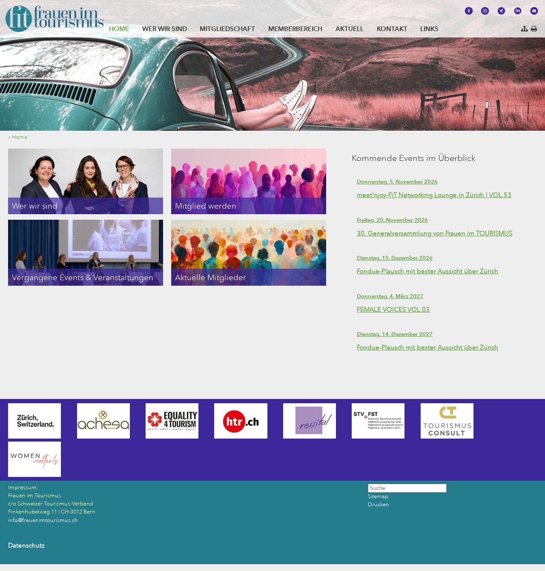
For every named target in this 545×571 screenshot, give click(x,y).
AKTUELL (350, 29)
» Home (19, 137)
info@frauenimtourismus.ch (43, 520)
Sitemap (378, 496)
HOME (119, 29)
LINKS (429, 29)
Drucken (378, 504)
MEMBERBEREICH (295, 29)
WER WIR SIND (164, 29)
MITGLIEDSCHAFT (227, 29)
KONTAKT (392, 29)
